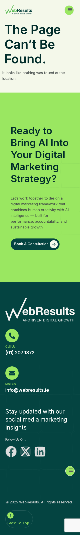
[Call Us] (12, 335)
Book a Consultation (31, 244)
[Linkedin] (40, 451)
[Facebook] (11, 451)
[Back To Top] (10, 515)
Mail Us (10, 384)
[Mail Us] (12, 373)
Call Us (10, 346)
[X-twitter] (25, 451)
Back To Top (18, 523)
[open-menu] (69, 10)
